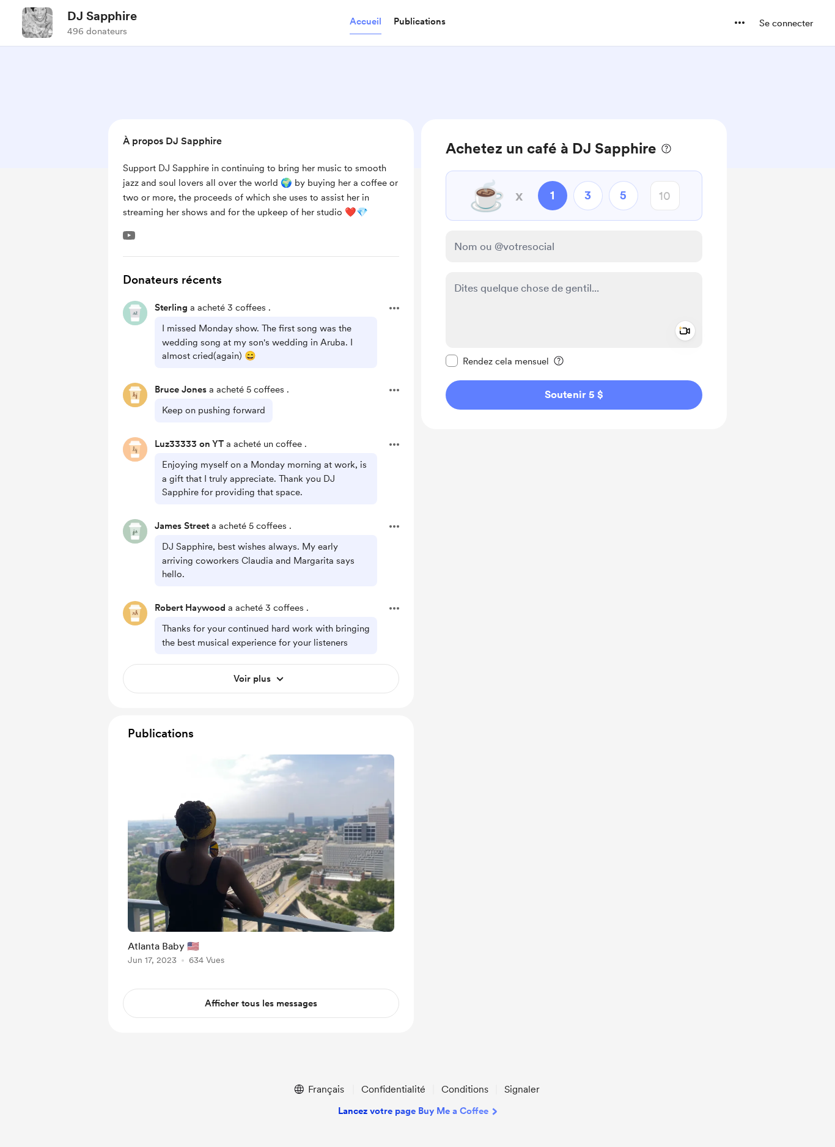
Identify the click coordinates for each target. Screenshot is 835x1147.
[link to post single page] (261, 862)
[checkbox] (497, 361)
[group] (261, 862)
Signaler (522, 1089)
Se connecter (786, 23)
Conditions (464, 1089)
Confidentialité (393, 1089)
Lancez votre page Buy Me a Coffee (413, 1110)
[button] (365, 22)
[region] (574, 274)
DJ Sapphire (102, 16)
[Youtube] (129, 235)
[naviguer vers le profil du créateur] (37, 22)
